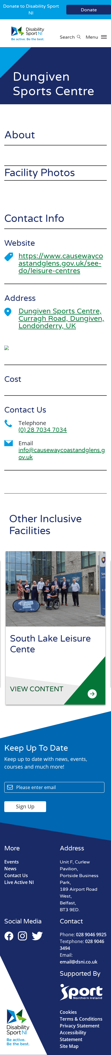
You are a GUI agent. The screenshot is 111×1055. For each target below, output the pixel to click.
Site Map (69, 1046)
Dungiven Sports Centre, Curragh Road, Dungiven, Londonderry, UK (61, 318)
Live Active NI (19, 882)
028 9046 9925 (83, 934)
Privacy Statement (79, 1026)
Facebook (8, 935)
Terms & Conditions (81, 1019)
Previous (87, 540)
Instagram (22, 935)
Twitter (38, 935)
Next (98, 540)
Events (11, 862)
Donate (89, 10)
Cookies (68, 1012)
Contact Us (16, 875)
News (10, 868)
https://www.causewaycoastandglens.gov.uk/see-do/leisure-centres (60, 263)
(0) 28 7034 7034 (42, 430)
